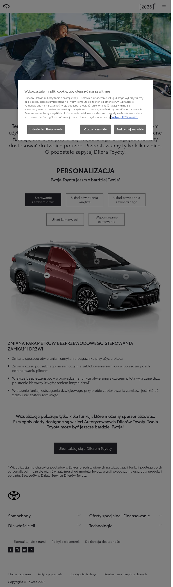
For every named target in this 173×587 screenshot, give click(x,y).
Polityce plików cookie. (124, 117)
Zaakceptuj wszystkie (130, 129)
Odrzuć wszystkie (95, 129)
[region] (85, 110)
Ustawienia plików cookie (46, 129)
